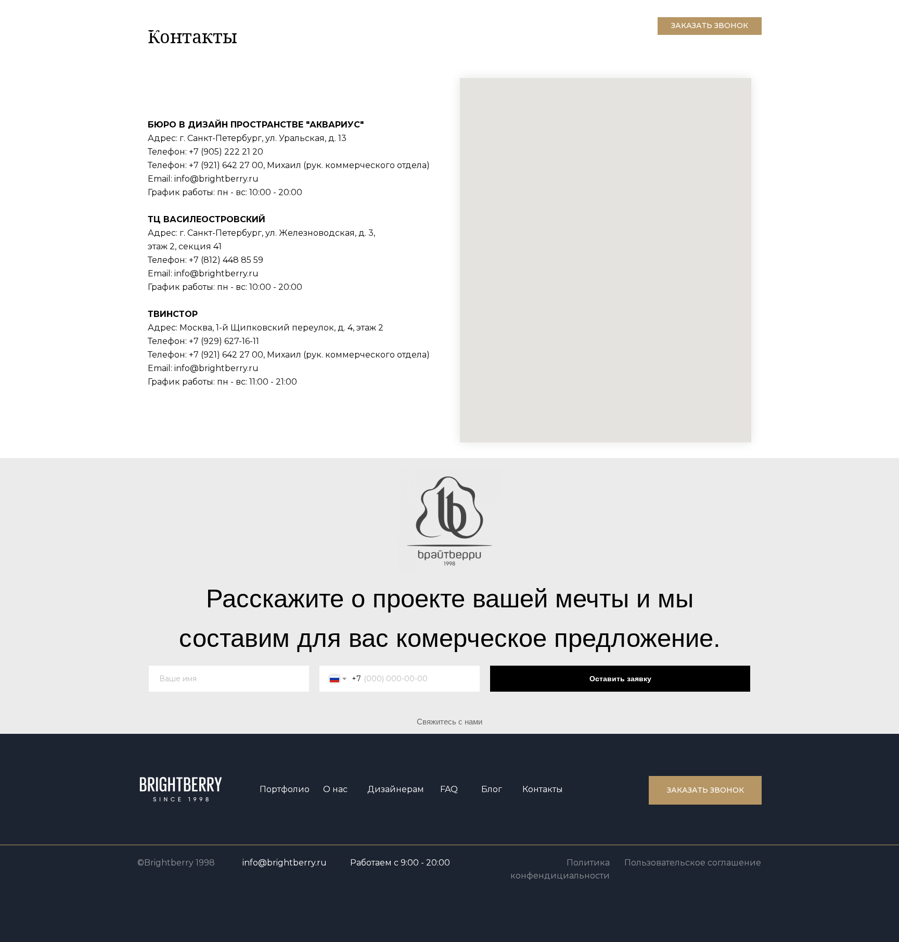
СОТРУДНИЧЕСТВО (277, 25)
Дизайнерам (395, 789)
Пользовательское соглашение (692, 863)
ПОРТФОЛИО (199, 25)
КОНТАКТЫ (348, 25)
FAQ (449, 789)
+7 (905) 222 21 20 (226, 152)
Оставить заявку (620, 678)
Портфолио (285, 789)
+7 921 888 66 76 (619, 22)
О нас (335, 789)
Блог (491, 789)
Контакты (542, 789)
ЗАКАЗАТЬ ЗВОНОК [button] (709, 25)
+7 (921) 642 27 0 (223, 165)
